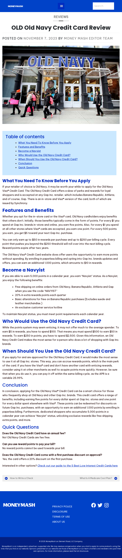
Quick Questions (28, 167)
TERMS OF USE (61, 516)
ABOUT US (58, 522)
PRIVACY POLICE (62, 506)
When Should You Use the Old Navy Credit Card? (48, 159)
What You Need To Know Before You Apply (44, 142)
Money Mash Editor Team (88, 38)
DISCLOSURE (60, 511)
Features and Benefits (31, 146)
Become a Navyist (29, 151)
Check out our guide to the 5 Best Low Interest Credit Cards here (77, 465)
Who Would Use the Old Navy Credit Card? (44, 155)
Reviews (61, 17)
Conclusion (25, 163)
